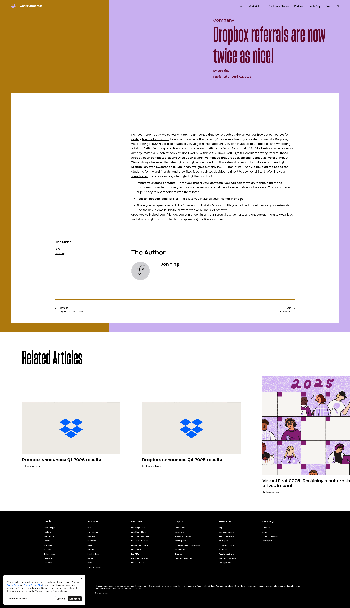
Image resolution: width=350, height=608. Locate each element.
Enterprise (92, 541)
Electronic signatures (140, 558)
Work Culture (256, 6)
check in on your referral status (213, 214)
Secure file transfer (139, 541)
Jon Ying (223, 70)
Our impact (267, 541)
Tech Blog (314, 6)
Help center (180, 528)
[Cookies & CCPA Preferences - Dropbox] (44, 590)
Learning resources (183, 558)
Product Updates (95, 567)
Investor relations (270, 536)
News (240, 6)
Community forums (227, 545)
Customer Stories (279, 6)
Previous (71, 310)
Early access (49, 554)
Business (91, 536)
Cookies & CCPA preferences (187, 545)
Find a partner (225, 563)
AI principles (180, 550)
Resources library (226, 536)
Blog (220, 528)
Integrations (49, 536)
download (286, 214)
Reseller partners (226, 554)
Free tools (48, 563)
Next (285, 310)
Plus (89, 528)
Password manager (139, 545)
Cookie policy (180, 541)
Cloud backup (137, 550)
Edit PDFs (135, 554)
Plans (90, 563)
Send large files (138, 528)
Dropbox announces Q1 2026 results (61, 459)
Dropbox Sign (93, 554)
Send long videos (138, 532)
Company (223, 20)
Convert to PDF (137, 563)
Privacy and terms (183, 536)
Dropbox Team (153, 466)
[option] (60, 435)
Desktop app (49, 528)
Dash (328, 6)
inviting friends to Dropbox (150, 139)
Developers (223, 541)
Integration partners (227, 558)
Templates (48, 558)
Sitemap (178, 554)
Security (47, 550)
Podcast (299, 6)
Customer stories (226, 532)
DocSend (91, 558)
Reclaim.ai (92, 550)
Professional (93, 532)
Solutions (48, 545)
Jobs (264, 532)
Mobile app (48, 532)
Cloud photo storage (140, 536)
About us (266, 528)
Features (47, 541)
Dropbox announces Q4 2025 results (182, 459)
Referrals (223, 550)
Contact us (179, 532)
